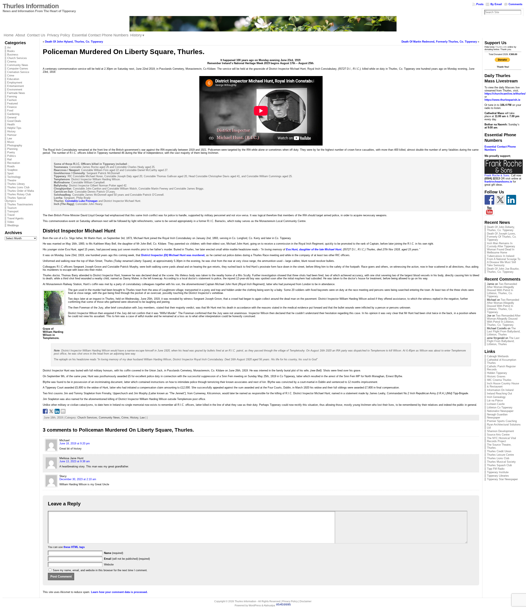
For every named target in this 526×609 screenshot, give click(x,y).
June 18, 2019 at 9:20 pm (74, 443)
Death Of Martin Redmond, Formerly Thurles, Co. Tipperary (439, 41)
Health (11, 124)
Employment (14, 82)
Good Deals (14, 120)
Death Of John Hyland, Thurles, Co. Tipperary (74, 41)
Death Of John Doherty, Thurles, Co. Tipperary (501, 228)
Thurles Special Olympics (15, 199)
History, (135, 417)
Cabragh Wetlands (498, 356)
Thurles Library (16, 183)
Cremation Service (18, 72)
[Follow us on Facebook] (489, 200)
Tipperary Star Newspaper (502, 479)
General (11, 117)
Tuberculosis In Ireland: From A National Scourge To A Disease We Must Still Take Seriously (503, 260)
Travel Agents (15, 218)
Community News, (110, 417)
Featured (12, 103)
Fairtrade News (16, 93)
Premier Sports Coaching (502, 421)
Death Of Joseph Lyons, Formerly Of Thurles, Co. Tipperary (502, 236)
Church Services (17, 58)
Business (12, 54)
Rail (9, 159)
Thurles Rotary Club (19, 194)
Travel (11, 214)
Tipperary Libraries (498, 475)
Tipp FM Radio (495, 468)
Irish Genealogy (496, 397)
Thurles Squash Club (499, 465)
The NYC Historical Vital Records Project (501, 440)
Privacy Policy (290, 601)
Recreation (13, 162)
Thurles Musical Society (501, 461)
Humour (11, 134)
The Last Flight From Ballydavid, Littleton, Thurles (503, 331)
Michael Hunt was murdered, (186, 255)
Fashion (12, 100)
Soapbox (12, 169)
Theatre (11, 180)
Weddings (13, 225)
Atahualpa (269, 605)
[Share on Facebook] (45, 411)
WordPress (255, 605)
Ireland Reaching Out (499, 393)
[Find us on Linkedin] (511, 200)
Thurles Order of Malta (20, 190)
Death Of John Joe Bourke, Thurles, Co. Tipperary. (503, 270)
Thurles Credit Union (499, 451)
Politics (11, 155)
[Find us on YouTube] (489, 211)
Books (11, 51)
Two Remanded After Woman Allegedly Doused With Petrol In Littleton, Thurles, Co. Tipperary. (502, 290)
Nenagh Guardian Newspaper (497, 416)
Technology (14, 176)
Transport (12, 211)
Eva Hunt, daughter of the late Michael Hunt (313, 249)
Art (9, 47)
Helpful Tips (14, 127)
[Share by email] (63, 411)
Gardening (13, 114)
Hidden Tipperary (497, 372)
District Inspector (152, 255)
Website (109, 564)
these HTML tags (74, 547)
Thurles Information (31, 6)
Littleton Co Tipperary (499, 407)
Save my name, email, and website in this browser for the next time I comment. (100, 570)
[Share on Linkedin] (57, 411)
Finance (12, 107)
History (11, 131)
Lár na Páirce (495, 400)
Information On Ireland (500, 390)
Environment (14, 89)
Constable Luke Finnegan (81, 200)
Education (13, 79)
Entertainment (15, 86)
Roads (11, 166)
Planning (12, 148)
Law (9, 138)
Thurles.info (501, 47)
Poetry (11, 152)
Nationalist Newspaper (500, 411)
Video (10, 221)
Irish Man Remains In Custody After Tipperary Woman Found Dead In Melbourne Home (501, 248)
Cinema (11, 61)
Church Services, (88, 417)
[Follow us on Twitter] (500, 200)
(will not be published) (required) (127, 558)
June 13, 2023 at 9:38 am (74, 461)
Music (10, 141)
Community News (17, 65)
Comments (515, 4)
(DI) (166, 255)
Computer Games (17, 68)
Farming (12, 96)
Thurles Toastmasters (20, 204)
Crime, (125, 417)
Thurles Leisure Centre (500, 454)
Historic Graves (496, 376)
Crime (10, 75)
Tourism (12, 207)
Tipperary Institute (498, 472)
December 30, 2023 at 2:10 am (77, 479)
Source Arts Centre (498, 434)
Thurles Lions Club (18, 187)
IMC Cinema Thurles (499, 379)
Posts (479, 4)
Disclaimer (305, 601)
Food (10, 110)
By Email (496, 4)
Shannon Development (500, 431)
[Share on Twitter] (51, 411)
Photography (14, 145)
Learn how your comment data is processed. (119, 592)
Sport (10, 173)
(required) (113, 553)
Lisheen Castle (496, 404)
